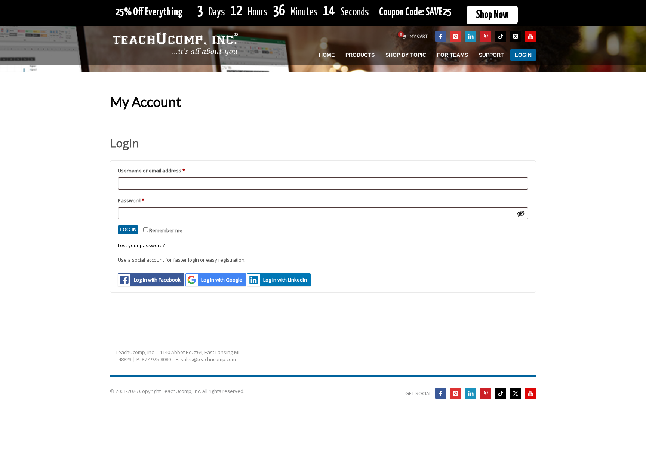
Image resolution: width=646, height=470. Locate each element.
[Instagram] (455, 36)
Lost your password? (141, 245)
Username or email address (162, 170)
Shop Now (492, 15)
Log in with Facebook (157, 279)
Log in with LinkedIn (285, 279)
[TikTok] (500, 36)
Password (141, 200)
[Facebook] (440, 36)
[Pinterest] (485, 36)
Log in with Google (221, 279)
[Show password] (521, 213)
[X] (515, 36)
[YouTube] (530, 36)
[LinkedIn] (470, 36)
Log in (128, 230)
